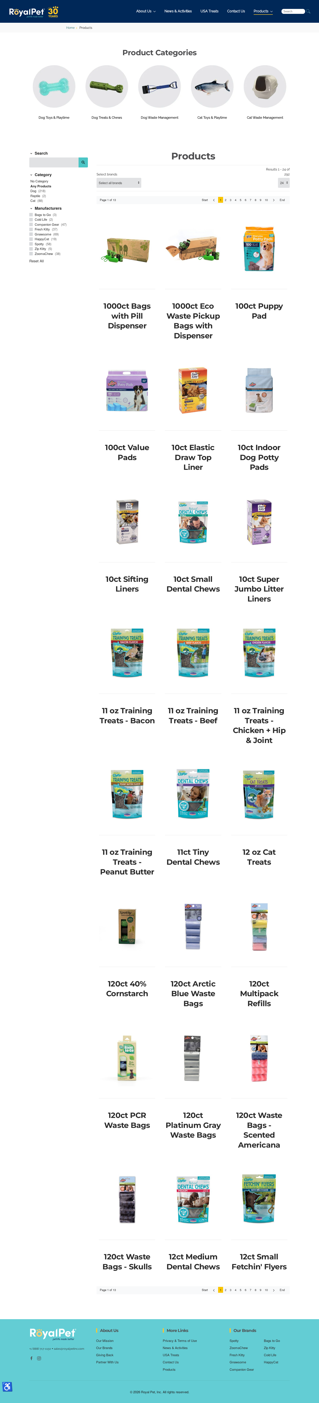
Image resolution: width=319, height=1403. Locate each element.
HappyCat (42, 239)
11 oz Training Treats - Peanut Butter (127, 861)
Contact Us (236, 11)
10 (266, 200)
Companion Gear (47, 224)
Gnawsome (43, 234)
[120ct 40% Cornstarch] (127, 927)
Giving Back (104, 1355)
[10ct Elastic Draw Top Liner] (193, 390)
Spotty (40, 244)
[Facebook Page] (31, 1357)
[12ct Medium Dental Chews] (193, 1200)
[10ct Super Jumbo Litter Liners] (259, 522)
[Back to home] (35, 11)
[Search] (83, 162)
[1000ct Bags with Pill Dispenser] (127, 249)
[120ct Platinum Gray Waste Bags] (193, 1058)
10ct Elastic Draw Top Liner (193, 457)
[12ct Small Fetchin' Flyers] (259, 1200)
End (282, 200)
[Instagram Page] (39, 1357)
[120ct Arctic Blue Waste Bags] (193, 927)
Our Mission (104, 1340)
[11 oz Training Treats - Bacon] (127, 654)
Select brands (107, 174)
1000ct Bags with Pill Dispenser (127, 315)
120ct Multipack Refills (259, 993)
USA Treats (210, 11)
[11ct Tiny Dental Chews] (193, 795)
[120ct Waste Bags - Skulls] (127, 1200)
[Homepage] (53, 1334)
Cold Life (41, 219)
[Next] (274, 200)
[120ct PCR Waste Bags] (127, 1058)
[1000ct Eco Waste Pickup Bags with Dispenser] (193, 249)
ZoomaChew (44, 253)
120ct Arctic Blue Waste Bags (193, 993)
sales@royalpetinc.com (69, 1348)
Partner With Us (107, 1362)
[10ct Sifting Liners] (127, 522)
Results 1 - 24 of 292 (278, 171)
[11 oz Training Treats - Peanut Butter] (127, 795)
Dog (33, 190)
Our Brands (104, 1347)
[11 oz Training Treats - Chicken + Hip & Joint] (259, 654)
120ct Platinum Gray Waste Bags (193, 1125)
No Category (39, 181)
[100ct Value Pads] (127, 390)
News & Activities (178, 11)
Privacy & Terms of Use (180, 1340)
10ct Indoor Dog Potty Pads (259, 457)
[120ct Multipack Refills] (259, 927)
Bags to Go (43, 214)
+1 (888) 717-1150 (40, 1348)
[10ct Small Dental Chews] (193, 522)
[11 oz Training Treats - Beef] (193, 654)
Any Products (40, 186)
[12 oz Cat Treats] (259, 795)
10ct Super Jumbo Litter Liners (259, 588)
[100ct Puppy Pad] (259, 249)
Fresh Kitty (43, 229)
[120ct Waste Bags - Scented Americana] (259, 1058)
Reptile (35, 195)
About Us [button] (143, 11)
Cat (33, 200)
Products (169, 1369)
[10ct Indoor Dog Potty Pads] (259, 390)
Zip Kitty (41, 248)
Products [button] (261, 11)
